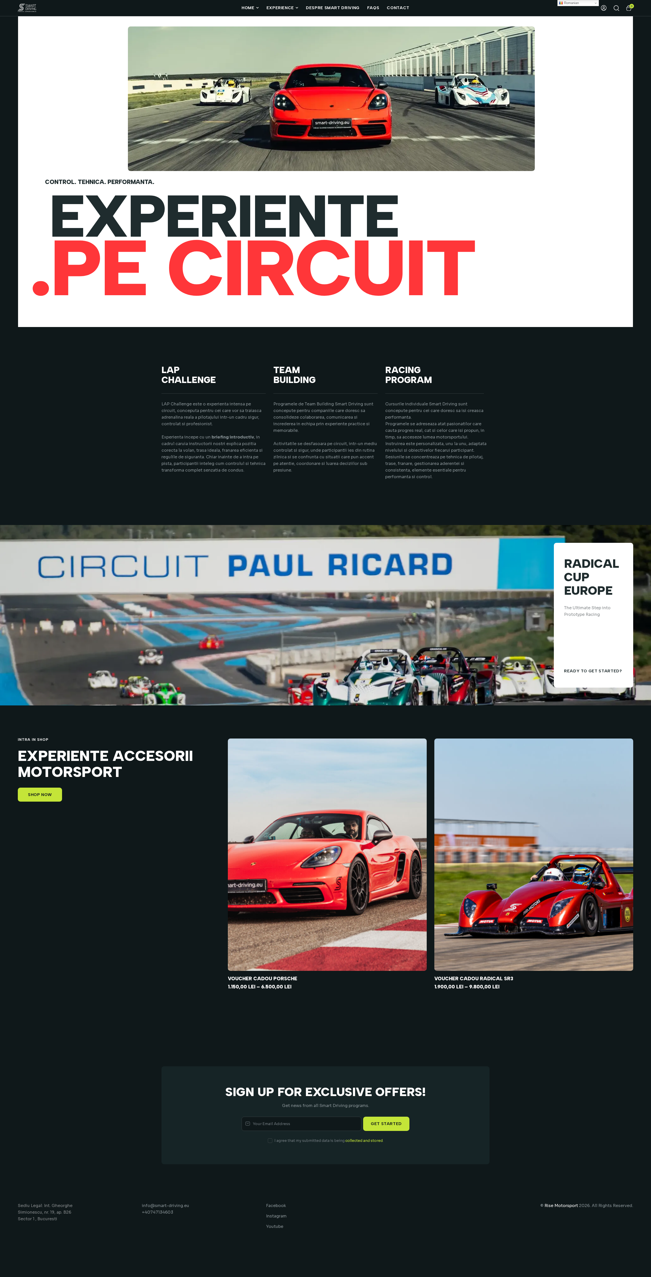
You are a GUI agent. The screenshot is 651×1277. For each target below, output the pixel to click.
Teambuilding (294, 375)
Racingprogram (408, 375)
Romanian (571, 3)
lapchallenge (188, 375)
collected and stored (364, 1140)
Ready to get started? (593, 671)
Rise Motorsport (561, 1205)
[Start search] (616, 8)
